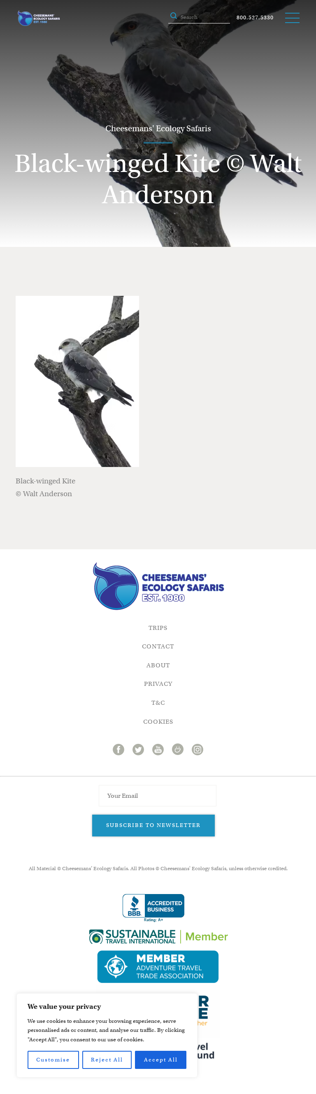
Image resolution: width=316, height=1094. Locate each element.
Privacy (158, 684)
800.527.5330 (255, 17)
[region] (107, 1035)
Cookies (158, 721)
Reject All (107, 1059)
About (158, 665)
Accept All (161, 1059)
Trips (158, 628)
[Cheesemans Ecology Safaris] (39, 18)
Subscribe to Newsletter (153, 825)
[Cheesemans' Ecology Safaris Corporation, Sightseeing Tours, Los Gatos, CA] (153, 908)
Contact (158, 646)
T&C (158, 702)
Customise (53, 1059)
